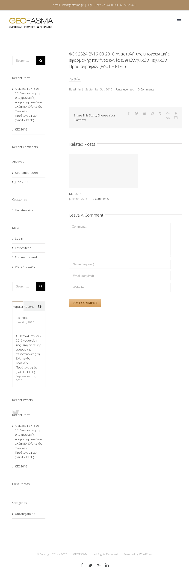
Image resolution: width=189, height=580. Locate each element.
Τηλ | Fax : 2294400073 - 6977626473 (112, 5)
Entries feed (23, 248)
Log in (19, 238)
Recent (29, 306)
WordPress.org (25, 266)
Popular (17, 306)
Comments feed (26, 257)
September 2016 (26, 173)
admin (77, 89)
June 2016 (21, 182)
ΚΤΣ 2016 (75, 194)
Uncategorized (125, 89)
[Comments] (39, 306)
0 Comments (146, 89)
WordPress (146, 554)
